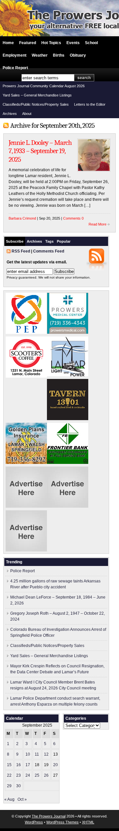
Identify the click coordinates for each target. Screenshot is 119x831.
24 (27, 775)
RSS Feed (21, 251)
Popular (63, 241)
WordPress (34, 822)
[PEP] (26, 332)
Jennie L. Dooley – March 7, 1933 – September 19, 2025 (40, 151)
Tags (49, 241)
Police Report (15, 68)
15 (9, 765)
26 (46, 775)
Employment (14, 55)
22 (9, 775)
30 (18, 786)
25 (37, 775)
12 (46, 754)
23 (18, 775)
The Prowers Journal (48, 816)
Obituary (78, 55)
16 (18, 765)
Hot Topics (51, 42)
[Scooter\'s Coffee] (26, 376)
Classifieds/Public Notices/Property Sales (36, 104)
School (91, 42)
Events (73, 42)
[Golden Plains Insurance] (26, 462)
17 (27, 765)
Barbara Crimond (22, 218)
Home (8, 42)
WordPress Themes (62, 822)
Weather (40, 55)
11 (37, 754)
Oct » (22, 799)
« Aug (9, 799)
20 (55, 765)
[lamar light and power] (67, 375)
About (26, 114)
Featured (27, 42)
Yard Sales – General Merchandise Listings (37, 95)
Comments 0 (73, 218)
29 (9, 786)
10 (27, 754)
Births (58, 55)
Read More (97, 224)
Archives (10, 114)
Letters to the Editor (89, 104)
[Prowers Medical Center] (67, 332)
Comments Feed (48, 251)
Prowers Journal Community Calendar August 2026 (44, 86)
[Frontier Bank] (67, 462)
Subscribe (14, 241)
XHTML (88, 822)
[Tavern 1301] (67, 418)
